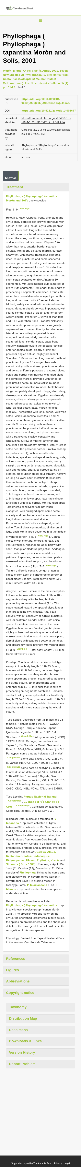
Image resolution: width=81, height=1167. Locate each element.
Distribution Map (23, 1018)
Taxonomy (18, 1007)
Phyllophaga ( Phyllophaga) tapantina (31, 905)
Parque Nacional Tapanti (40, 796)
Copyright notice (20, 993)
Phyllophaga (27, 872)
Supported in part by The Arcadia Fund (31, 1163)
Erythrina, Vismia (48, 860)
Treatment (14, 187)
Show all (11, 177)
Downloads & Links (25, 1041)
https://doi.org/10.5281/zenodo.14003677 (48, 110)
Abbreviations (18, 981)
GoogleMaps (27, 736)
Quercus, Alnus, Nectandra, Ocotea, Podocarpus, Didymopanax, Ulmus (31, 856)
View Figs (24, 208)
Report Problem (22, 1064)
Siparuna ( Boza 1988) (20, 864)
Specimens (18, 1030)
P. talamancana (37, 884)
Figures (12, 970)
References (15, 959)
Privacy (58, 1163)
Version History (22, 1052)
